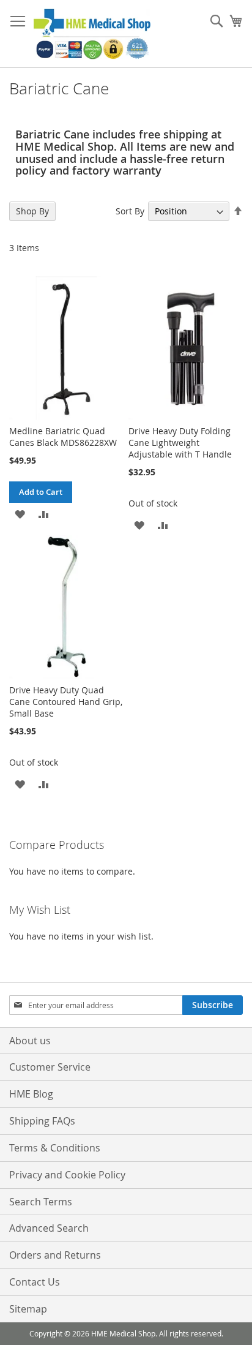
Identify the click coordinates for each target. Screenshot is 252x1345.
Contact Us (34, 1282)
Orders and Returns (55, 1255)
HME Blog (31, 1094)
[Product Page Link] (66, 416)
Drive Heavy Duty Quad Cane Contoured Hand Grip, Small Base (65, 701)
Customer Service (50, 1067)
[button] (20, 513)
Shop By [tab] (32, 211)
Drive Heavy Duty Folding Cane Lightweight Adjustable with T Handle (180, 442)
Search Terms (40, 1201)
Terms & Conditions (54, 1148)
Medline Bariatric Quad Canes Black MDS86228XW (63, 436)
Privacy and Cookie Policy (67, 1174)
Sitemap (28, 1309)
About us (30, 1040)
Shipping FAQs (42, 1121)
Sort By (130, 211)
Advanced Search (49, 1228)
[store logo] (92, 34)
